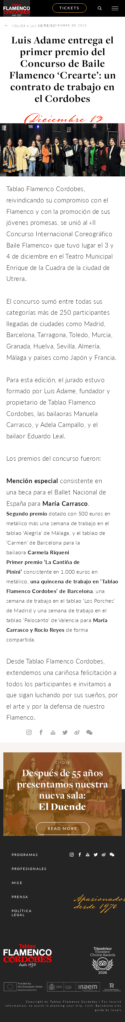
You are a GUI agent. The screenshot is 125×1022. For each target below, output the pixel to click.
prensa (20, 896)
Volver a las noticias (33, 25)
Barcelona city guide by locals (108, 1007)
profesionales (29, 868)
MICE (17, 882)
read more (62, 828)
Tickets (69, 8)
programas (25, 854)
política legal (22, 912)
